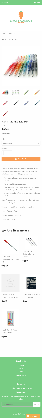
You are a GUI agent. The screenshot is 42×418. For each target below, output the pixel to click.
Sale (21, 371)
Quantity (4, 148)
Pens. (10, 33)
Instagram (21, 384)
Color (3, 139)
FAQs (21, 368)
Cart (38, 2)
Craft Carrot (21, 414)
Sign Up (36, 404)
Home (3, 33)
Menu (6, 2)
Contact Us (21, 365)
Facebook (21, 380)
